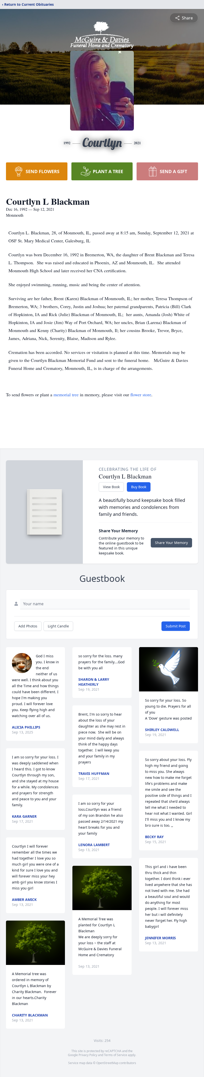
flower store (140, 395)
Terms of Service (115, 1055)
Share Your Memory (171, 542)
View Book (111, 486)
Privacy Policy (88, 1055)
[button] (35, 943)
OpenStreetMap (107, 1063)
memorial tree (66, 395)
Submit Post (176, 626)
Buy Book (138, 486)
